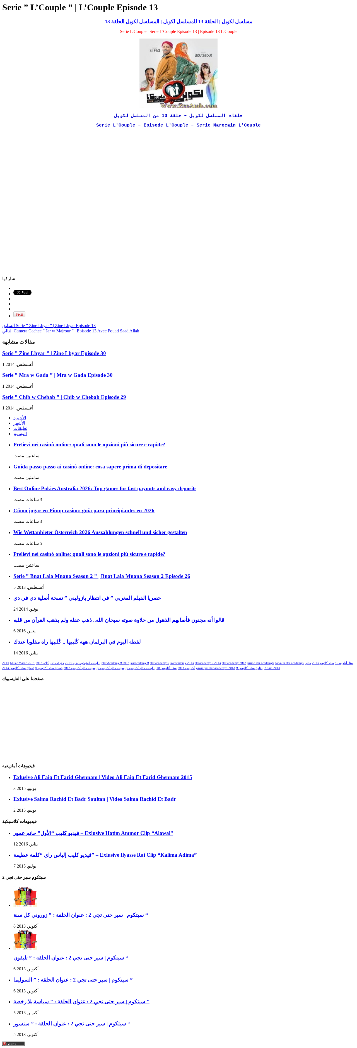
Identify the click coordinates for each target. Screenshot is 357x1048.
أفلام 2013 (42, 662)
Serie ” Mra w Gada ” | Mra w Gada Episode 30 (57, 375)
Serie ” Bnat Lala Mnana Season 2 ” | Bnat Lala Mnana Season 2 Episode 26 (101, 576)
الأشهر (19, 423)
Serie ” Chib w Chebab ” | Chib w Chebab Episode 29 (64, 397)
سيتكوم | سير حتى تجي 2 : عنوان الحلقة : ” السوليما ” (73, 980)
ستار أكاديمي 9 (344, 662)
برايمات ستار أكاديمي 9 (141, 668)
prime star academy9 (260, 662)
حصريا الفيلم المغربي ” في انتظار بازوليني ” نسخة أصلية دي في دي (87, 598)
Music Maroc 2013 (22, 662)
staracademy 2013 (182, 662)
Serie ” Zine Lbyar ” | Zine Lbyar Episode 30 (54, 353)
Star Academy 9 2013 (115, 662)
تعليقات (20, 428)
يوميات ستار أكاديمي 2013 (80, 668)
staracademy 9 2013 (208, 662)
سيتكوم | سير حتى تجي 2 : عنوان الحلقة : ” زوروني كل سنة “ (80, 915)
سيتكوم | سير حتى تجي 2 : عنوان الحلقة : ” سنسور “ (71, 1023)
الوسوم (20, 433)
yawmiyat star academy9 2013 (215, 668)
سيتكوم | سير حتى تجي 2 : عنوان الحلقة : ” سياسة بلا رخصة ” (81, 1001)
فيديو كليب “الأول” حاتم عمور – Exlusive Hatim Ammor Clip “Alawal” (93, 833)
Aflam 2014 (272, 668)
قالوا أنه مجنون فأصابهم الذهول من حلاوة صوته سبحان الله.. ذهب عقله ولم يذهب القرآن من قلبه (118, 620)
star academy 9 (159, 662)
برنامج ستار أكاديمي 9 (249, 668)
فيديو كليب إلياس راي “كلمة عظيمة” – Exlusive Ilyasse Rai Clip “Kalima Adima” (105, 855)
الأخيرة (19, 417)
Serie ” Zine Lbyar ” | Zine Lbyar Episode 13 (49, 325)
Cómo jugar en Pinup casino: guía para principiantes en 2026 (84, 510)
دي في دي (57, 662)
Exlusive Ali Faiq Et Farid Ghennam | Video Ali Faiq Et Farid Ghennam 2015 (102, 777)
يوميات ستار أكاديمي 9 (112, 668)
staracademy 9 (140, 662)
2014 (5, 662)
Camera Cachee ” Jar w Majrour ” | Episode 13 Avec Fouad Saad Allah (70, 330)
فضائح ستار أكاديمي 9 (48, 668)
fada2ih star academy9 (289, 662)
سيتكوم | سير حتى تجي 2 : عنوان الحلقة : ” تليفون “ (70, 958)
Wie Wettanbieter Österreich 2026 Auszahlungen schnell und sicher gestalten (100, 532)
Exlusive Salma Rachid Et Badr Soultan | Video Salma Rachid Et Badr (94, 799)
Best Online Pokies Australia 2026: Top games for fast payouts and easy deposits (104, 488)
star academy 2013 (234, 662)
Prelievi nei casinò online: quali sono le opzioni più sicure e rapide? (89, 444)
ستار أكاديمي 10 (166, 668)
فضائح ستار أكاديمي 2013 (18, 668)
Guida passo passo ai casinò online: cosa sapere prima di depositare (90, 467)
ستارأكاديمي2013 (323, 662)
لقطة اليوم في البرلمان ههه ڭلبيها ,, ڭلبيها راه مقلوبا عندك (77, 642)
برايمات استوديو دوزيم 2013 (82, 662)
